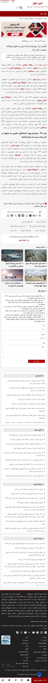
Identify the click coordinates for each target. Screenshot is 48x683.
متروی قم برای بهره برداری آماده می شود (30, 559)
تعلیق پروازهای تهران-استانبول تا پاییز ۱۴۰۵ (30, 503)
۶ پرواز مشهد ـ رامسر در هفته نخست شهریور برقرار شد (26, 439)
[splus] (21, 632)
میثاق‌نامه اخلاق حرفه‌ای (40, 652)
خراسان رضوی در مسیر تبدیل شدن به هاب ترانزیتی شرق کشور (24, 460)
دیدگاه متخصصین (23, 652)
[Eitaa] (29, 632)
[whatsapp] (8, 215)
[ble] (23, 215)
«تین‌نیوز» (24, 594)
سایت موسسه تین (42, 658)
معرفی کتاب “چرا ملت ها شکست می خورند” (31, 399)
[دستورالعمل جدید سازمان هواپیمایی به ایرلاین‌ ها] (12, 275)
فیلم (27, 658)
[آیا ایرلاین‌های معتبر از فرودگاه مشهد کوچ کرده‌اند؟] (36, 275)
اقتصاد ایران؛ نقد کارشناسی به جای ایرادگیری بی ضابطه (28, 404)
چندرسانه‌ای (25, 643)
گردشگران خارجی (27, 222)
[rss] (45, 632)
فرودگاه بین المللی (19, 82)
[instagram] (41, 632)
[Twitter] (9, 680)
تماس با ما (44, 640)
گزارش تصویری (24, 655)
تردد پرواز (13, 230)
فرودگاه (17, 155)
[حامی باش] (3, 680)
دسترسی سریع (38, 680)
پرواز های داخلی (40, 230)
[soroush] (26, 215)
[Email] (28, 680)
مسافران (31, 71)
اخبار (20, 18)
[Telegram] (15, 680)
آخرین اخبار (38, 430)
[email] (33, 632)
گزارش (26, 649)
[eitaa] (35, 215)
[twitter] (15, 215)
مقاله (26, 646)
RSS (45, 649)
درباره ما (45, 637)
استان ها (38, 18)
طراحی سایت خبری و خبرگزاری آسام (27, 674)
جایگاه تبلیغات (42, 643)
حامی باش (25, 666)
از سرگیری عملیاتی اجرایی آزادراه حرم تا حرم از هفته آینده (26, 435)
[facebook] (12, 215)
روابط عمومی (27, 65)
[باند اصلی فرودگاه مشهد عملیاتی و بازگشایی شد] (12, 255)
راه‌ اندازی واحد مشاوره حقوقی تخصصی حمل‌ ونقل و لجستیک (26, 395)
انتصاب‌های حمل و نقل (22, 663)
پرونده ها (25, 640)
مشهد (35, 68)
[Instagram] (22, 680)
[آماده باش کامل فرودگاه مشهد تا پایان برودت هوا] (36, 255)
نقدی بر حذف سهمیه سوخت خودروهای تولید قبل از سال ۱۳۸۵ (24, 498)
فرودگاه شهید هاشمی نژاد (37, 226)
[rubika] (30, 215)
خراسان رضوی (28, 18)
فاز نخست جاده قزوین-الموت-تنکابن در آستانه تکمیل (27, 494)
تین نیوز (36, 79)
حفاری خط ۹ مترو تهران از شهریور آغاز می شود (29, 489)
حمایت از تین (43, 646)
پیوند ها (44, 655)
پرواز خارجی (15, 145)
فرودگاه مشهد (32, 169)
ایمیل (43, 334)
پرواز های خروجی (25, 230)
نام (44, 325)
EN (13, 2)
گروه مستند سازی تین (41, 661)
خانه (45, 18)
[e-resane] (5, 640)
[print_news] (40, 215)
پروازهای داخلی (15, 68)
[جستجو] (21, 7)
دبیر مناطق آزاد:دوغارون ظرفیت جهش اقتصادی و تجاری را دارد (24, 444)
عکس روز (25, 660)
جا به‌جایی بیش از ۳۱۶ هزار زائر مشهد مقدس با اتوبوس (26, 464)
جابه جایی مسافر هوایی (17, 226)
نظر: (43, 343)
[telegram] (19, 215)
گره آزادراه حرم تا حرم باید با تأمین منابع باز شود (28, 448)
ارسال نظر (36, 361)
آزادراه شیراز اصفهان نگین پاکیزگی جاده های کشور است (26, 571)
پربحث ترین (38, 538)
